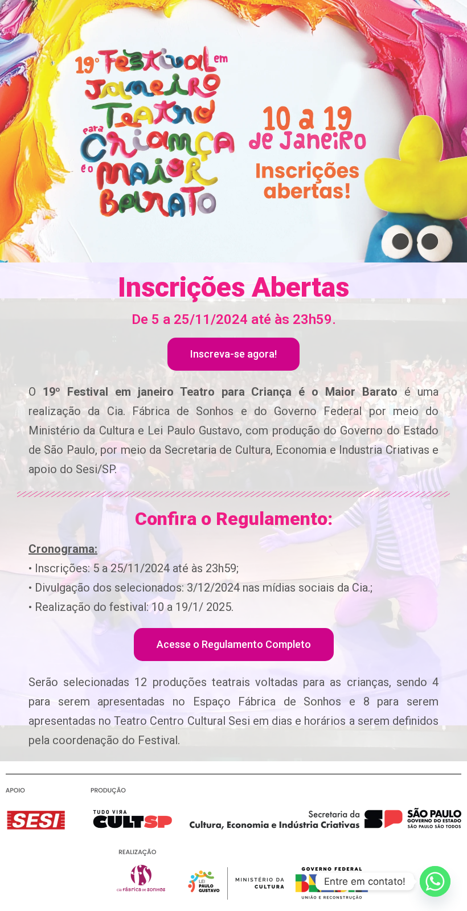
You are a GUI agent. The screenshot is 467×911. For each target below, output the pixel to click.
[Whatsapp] (435, 881)
